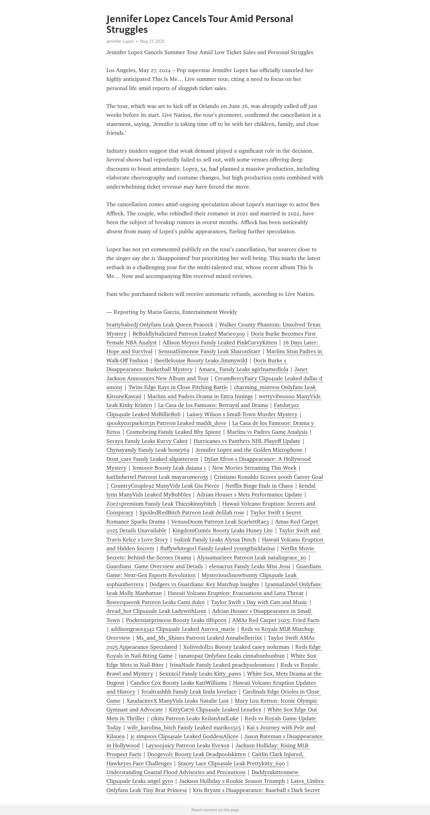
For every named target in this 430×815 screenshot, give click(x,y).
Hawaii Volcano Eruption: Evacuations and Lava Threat (235, 593)
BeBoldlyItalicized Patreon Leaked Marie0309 (189, 333)
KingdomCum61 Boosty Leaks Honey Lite (223, 530)
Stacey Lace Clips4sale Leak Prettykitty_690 (231, 763)
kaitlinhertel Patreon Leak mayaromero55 (157, 476)
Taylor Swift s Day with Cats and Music (259, 602)
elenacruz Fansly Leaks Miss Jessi (249, 566)
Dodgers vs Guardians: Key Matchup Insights (204, 584)
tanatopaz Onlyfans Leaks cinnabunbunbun (232, 655)
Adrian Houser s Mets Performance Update (249, 494)
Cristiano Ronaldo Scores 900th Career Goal (268, 476)
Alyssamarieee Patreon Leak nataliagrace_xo (251, 557)
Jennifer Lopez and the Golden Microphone (249, 449)
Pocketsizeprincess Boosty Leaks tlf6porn (176, 620)
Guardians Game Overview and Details (154, 566)
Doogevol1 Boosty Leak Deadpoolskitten (196, 754)
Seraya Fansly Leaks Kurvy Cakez (147, 441)
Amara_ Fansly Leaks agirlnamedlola (243, 369)
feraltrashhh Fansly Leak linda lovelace (189, 691)
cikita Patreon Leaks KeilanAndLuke (195, 718)
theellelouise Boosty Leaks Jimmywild (200, 360)
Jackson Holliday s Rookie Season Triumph (232, 781)
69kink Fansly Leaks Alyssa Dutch (215, 539)
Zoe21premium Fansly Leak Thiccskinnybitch (161, 503)
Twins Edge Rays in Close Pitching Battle (178, 387)
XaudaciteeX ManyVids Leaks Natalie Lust (178, 700)
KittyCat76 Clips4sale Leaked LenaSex (215, 709)
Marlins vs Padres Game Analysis (267, 431)
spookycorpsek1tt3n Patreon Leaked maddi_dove (166, 423)
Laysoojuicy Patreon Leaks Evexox (187, 745)
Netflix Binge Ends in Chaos (259, 485)
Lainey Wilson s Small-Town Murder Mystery (242, 414)
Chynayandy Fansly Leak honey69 (148, 449)
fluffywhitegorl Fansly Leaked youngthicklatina (217, 548)
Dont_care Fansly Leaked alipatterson (152, 459)
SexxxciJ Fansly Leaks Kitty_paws (200, 673)
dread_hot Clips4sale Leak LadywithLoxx (156, 611)
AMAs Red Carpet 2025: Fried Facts (276, 620)
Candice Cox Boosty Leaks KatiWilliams (178, 682)
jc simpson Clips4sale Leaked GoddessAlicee (184, 736)
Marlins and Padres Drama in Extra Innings (200, 396)
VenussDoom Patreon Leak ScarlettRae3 (220, 521)
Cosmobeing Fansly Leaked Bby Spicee (173, 431)
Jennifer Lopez (120, 41)
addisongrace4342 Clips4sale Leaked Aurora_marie (173, 628)
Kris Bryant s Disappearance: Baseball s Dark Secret (256, 790)
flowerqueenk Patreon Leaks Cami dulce (155, 602)
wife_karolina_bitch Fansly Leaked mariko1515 (184, 727)
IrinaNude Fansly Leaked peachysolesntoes (222, 664)
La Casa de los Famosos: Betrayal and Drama (213, 405)
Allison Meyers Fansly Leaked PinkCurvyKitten (220, 342)
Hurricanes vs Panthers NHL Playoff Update (247, 441)
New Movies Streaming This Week (254, 467)
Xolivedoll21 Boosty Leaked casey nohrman (236, 646)
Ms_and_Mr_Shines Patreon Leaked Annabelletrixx (199, 637)
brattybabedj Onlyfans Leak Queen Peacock (159, 324)
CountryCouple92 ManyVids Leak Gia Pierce (165, 485)
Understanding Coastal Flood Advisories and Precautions (176, 772)
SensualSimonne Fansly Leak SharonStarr (209, 351)
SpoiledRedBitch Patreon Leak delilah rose (191, 512)
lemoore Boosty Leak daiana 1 (169, 467)
